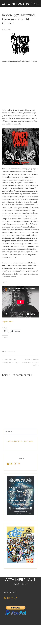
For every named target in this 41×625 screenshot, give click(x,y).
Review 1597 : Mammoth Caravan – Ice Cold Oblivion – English (30, 362)
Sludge (13, 351)
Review (9, 351)
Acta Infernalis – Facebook (20, 441)
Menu (36, 3)
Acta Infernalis (15, 4)
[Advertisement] (20, 85)
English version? (8, 322)
